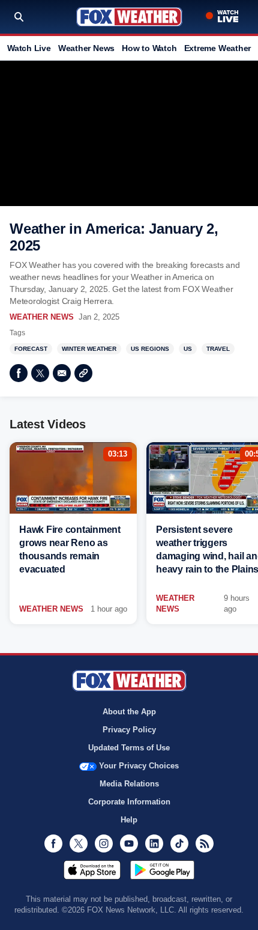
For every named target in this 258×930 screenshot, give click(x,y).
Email (62, 373)
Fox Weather (129, 16)
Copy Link (83, 373)
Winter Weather (89, 348)
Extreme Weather (217, 48)
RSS (205, 843)
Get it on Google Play (162, 870)
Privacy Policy (129, 729)
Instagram (104, 843)
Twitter (40, 373)
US (188, 348)
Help (129, 819)
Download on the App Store (92, 870)
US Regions (150, 348)
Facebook (19, 373)
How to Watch (149, 48)
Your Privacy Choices (139, 765)
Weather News (86, 48)
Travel (218, 348)
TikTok (179, 843)
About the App (129, 711)
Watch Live (29, 48)
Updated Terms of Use (129, 747)
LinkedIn (154, 843)
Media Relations (129, 783)
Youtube (129, 843)
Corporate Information (129, 801)
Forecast (30, 348)
